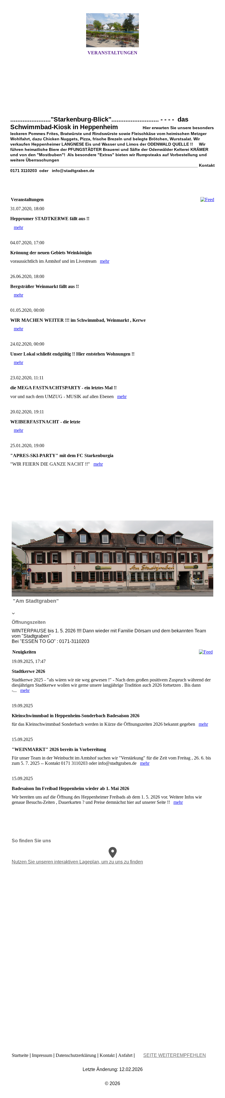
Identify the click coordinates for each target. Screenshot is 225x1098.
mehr (18, 227)
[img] (112, 30)
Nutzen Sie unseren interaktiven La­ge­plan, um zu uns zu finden (77, 861)
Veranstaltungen (112, 52)
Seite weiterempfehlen (174, 1055)
